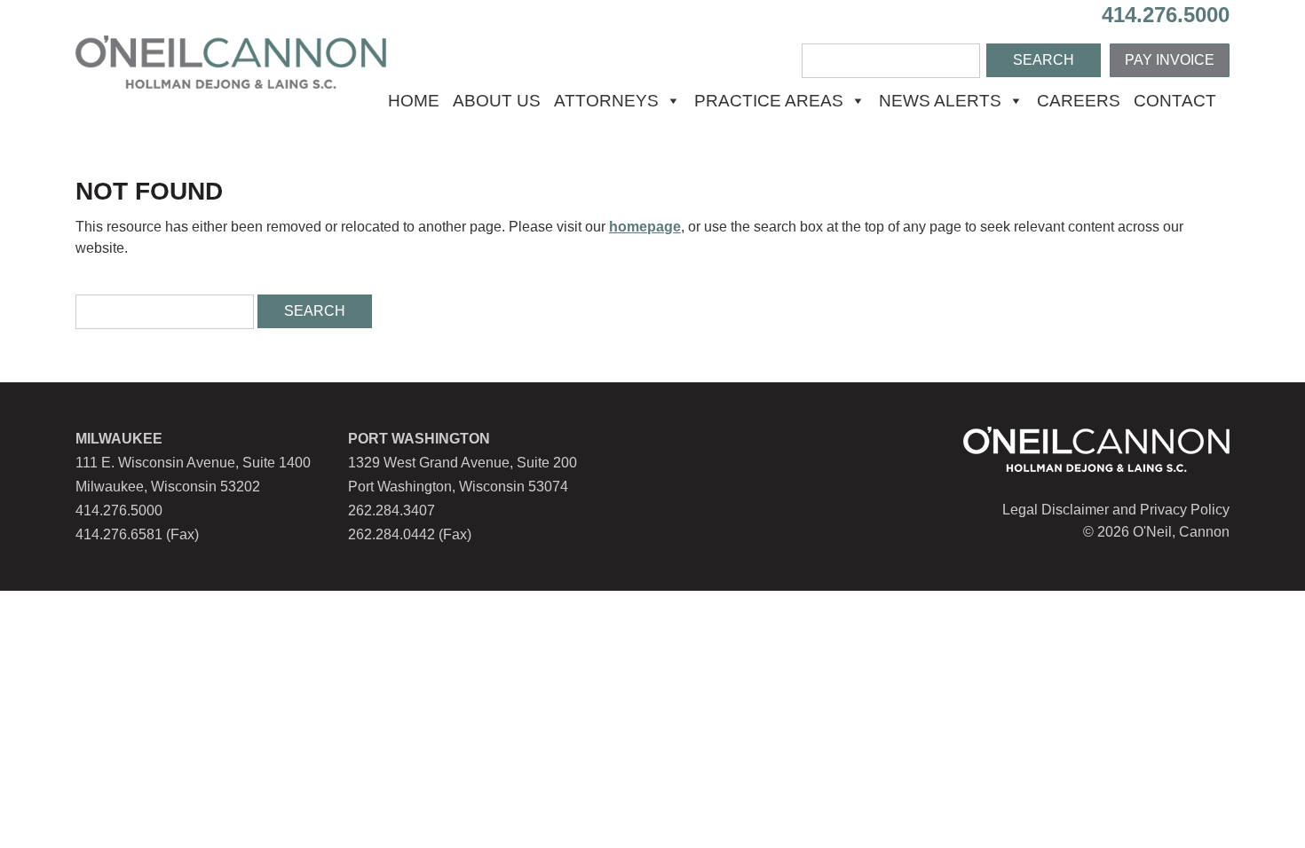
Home (413, 100)
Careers (1078, 100)
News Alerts (940, 100)
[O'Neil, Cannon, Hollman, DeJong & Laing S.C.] (230, 83)
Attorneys (606, 100)
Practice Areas (768, 100)
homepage (645, 226)
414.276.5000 (1166, 15)
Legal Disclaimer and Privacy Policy (1116, 509)
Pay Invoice (1169, 59)
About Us (497, 100)
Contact (1175, 100)
